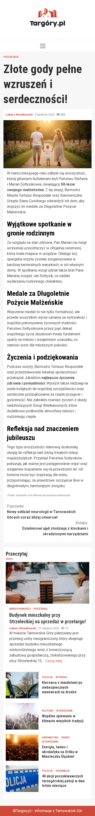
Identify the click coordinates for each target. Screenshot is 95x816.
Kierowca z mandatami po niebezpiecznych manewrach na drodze (22, 685)
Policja (47, 677)
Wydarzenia (64, 710)
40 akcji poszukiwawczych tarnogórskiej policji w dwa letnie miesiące (22, 778)
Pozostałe (10, 57)
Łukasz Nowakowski (19, 114)
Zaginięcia (63, 771)
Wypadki (61, 677)
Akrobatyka (50, 737)
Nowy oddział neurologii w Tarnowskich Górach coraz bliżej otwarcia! (41, 512)
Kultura (48, 710)
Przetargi (40, 609)
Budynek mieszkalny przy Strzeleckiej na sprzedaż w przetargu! (47, 583)
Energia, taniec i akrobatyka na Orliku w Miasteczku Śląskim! (22, 747)
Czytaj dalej (53, 661)
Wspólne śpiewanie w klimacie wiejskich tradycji (22, 716)
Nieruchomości (20, 609)
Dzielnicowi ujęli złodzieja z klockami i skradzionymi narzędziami (55, 528)
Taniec (66, 737)
